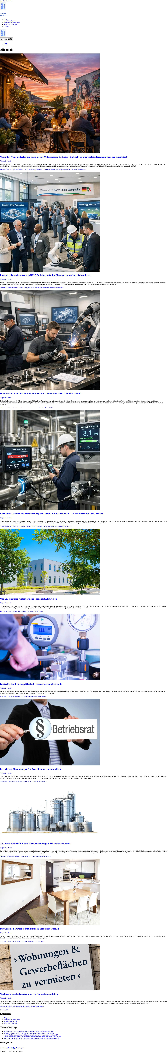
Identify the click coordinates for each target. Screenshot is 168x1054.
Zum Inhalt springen (6, 1)
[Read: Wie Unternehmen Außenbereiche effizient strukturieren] (50, 594)
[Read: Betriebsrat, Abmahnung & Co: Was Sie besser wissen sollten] (50, 765)
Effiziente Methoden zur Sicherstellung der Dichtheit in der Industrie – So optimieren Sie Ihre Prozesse (51, 513)
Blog (5, 43)
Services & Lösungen (10, 24)
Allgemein (7, 26)
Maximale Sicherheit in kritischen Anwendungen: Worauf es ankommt (35, 843)
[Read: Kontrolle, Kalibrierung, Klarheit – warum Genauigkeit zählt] (50, 680)
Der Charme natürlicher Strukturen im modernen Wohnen (29, 928)
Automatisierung (3, 1048)
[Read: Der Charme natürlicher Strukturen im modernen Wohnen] (50, 924)
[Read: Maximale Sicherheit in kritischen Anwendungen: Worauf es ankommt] (50, 839)
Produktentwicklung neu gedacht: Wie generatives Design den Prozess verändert (28, 1031)
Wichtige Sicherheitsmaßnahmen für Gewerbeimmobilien (29, 994)
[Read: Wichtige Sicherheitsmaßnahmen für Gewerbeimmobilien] (50, 990)
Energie (12, 1047)
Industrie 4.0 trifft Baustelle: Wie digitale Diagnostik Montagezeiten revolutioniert (29, 1033)
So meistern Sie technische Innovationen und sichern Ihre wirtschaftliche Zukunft (40, 393)
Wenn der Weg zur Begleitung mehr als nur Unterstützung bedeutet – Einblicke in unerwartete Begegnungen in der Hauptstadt (63, 157)
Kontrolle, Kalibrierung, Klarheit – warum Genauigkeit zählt (31, 684)
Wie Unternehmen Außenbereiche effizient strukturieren (28, 599)
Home (6, 19)
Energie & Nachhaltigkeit (12, 22)
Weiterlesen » (43, 169)
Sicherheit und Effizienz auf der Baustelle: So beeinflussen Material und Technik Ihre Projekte (33, 1037)
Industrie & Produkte (10, 21)
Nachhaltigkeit (20, 1048)
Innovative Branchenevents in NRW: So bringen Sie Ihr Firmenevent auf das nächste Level (45, 275)
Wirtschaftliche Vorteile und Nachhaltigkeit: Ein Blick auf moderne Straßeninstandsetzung (31, 1038)
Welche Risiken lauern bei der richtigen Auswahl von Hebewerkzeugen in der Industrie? (31, 1035)
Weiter (6, 1010)
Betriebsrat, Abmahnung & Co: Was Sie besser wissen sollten (30, 769)
